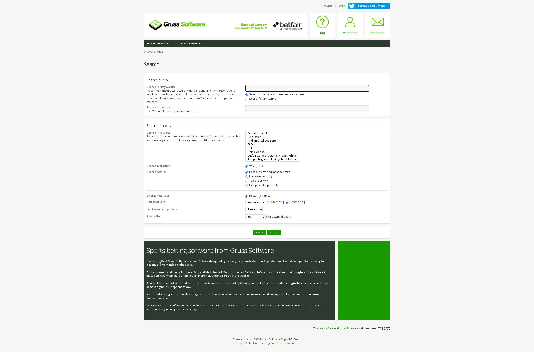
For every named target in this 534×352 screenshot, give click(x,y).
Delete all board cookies (342, 328)
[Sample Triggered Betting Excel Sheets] (272, 159)
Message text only (260, 176)
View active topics (191, 43)
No (261, 166)
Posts (252, 196)
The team (319, 328)
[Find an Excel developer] (272, 140)
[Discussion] (272, 137)
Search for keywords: (161, 87)
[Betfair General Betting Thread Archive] (272, 155)
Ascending (277, 202)
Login (342, 6)
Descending (297, 202)
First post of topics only (263, 185)
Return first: (154, 216)
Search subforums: (159, 166)
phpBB (253, 339)
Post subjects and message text (269, 172)
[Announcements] (272, 133)
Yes (251, 166)
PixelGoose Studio (282, 343)
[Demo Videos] (272, 152)
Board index (155, 51)
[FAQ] (272, 144)
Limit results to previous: (163, 209)
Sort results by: (156, 202)
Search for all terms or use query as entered (277, 94)
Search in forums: (158, 132)
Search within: (156, 172)
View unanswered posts (161, 43)
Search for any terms (262, 98)
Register (328, 6)
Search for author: (159, 107)
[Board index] (177, 25)
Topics (265, 196)
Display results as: (158, 196)
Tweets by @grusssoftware (357, 248)
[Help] (272, 148)
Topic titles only (259, 180)
